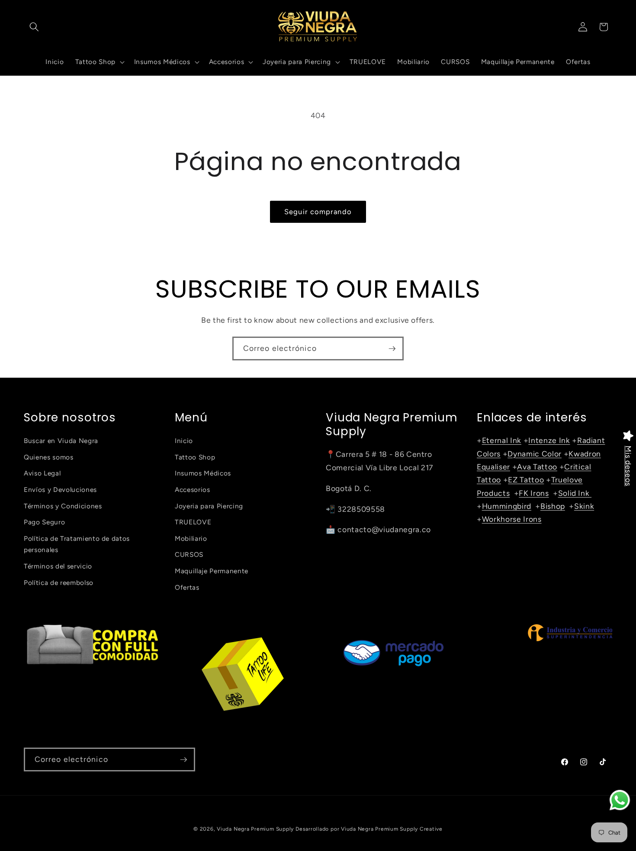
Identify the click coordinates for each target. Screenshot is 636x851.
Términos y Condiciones (63, 506)
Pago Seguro (44, 522)
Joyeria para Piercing (209, 506)
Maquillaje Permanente (211, 571)
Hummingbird (506, 506)
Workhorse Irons (512, 518)
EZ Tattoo (526, 479)
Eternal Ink (501, 440)
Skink (584, 506)
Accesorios (192, 489)
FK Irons (534, 493)
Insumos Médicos (203, 473)
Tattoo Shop (195, 457)
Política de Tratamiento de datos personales (77, 544)
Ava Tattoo (537, 466)
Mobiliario (191, 538)
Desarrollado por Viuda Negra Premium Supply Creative (369, 829)
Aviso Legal (42, 473)
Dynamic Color (535, 453)
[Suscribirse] (392, 349)
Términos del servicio (58, 566)
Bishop (552, 506)
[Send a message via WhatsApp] (620, 800)
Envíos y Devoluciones (60, 489)
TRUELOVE (193, 522)
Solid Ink (575, 493)
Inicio (184, 441)
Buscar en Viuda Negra (61, 441)
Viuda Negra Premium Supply (255, 829)
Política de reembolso (58, 582)
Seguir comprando (318, 211)
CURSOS (189, 554)
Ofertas (187, 587)
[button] (34, 26)
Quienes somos (49, 457)
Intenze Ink (549, 440)
